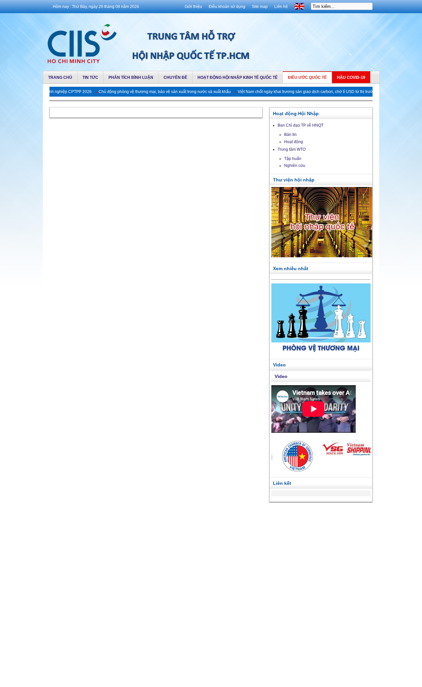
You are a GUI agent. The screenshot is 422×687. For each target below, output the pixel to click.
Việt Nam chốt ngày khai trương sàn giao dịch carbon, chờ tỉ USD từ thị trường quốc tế (292, 91)
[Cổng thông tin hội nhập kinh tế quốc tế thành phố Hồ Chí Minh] (80, 41)
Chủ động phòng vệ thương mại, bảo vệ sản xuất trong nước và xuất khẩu (141, 91)
